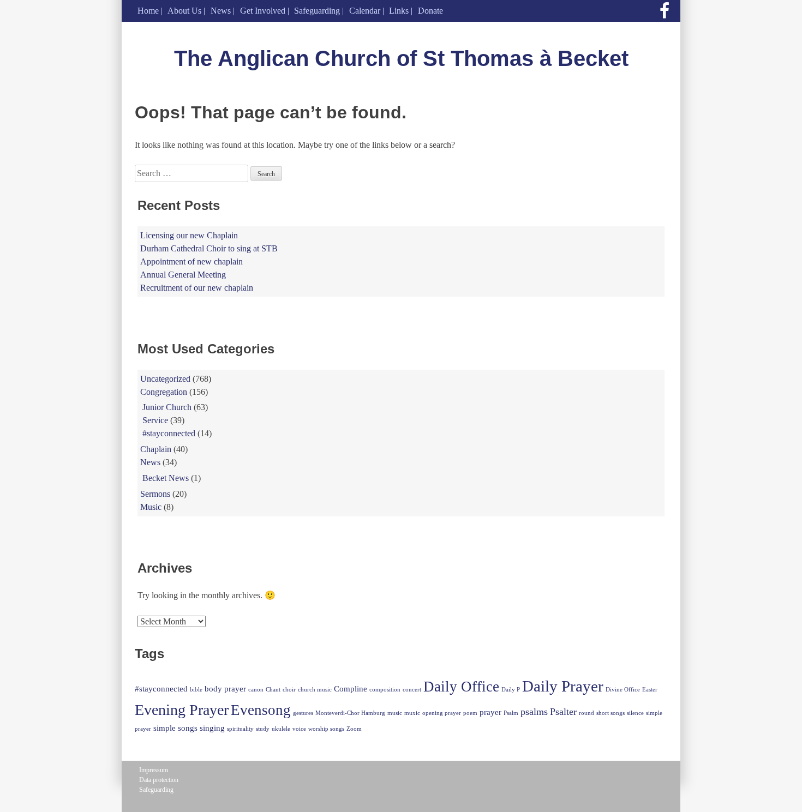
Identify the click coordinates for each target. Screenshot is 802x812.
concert (412, 690)
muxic (412, 713)
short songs (610, 713)
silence (635, 713)
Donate (430, 10)
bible (196, 690)
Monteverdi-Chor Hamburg (350, 713)
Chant (273, 690)
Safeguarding (317, 10)
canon (256, 690)
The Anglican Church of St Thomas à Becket (401, 58)
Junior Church (166, 407)
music (394, 713)
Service (155, 420)
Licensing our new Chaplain (189, 235)
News (221, 10)
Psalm (511, 713)
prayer (490, 712)
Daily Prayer (562, 686)
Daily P (510, 690)
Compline (350, 688)
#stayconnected (168, 433)
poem (470, 713)
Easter (649, 690)
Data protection (158, 780)
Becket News (165, 478)
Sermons (155, 493)
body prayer (225, 688)
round (586, 713)
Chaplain (155, 449)
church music (315, 690)
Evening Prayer (182, 709)
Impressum (153, 770)
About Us (184, 10)
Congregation (163, 391)
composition (384, 690)
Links (399, 10)
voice (299, 729)
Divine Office (623, 690)
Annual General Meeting (183, 274)
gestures (303, 713)
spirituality (240, 729)
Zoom (354, 729)
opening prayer (441, 713)
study (263, 729)
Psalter (563, 711)
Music (150, 507)
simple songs (175, 727)
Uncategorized (165, 378)
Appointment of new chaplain (191, 261)
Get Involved (262, 10)
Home (148, 10)
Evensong (261, 710)
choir (289, 690)
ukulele (281, 729)
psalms (534, 711)
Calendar (364, 10)
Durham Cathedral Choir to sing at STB (209, 248)
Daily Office (461, 686)
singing (212, 727)
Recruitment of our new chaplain (196, 287)
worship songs (326, 729)
